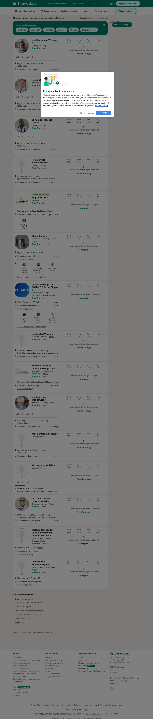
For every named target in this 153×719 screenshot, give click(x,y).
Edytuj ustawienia (87, 113)
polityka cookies (101, 106)
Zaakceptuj (103, 113)
